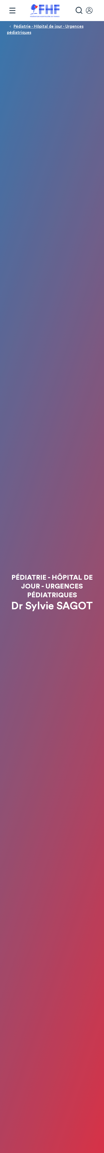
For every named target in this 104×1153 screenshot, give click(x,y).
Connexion (91, 10)
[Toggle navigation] (12, 10)
